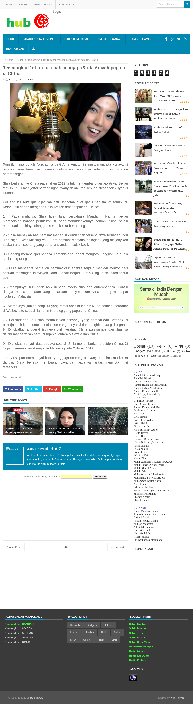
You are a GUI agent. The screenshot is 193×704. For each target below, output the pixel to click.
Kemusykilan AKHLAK (19, 632)
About (23, 4)
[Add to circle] (172, 39)
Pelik (160, 346)
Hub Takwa (36, 697)
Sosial (139, 346)
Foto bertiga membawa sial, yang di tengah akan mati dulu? (168, 96)
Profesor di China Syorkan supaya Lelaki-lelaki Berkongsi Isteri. (170, 114)
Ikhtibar (185, 351)
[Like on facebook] (52, 449)
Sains (156, 351)
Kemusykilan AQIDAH (18, 628)
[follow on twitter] (55, 449)
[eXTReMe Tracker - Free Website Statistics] (133, 680)
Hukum (171, 351)
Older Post (117, 547)
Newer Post (14, 547)
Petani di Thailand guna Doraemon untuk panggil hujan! (170, 168)
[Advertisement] (121, 24)
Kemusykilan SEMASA (19, 637)
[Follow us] (179, 39)
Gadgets (140, 351)
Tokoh (141, 355)
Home (9, 4)
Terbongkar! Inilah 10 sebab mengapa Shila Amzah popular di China (169, 244)
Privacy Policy (43, 4)
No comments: (26, 79)
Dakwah (165, 356)
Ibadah (153, 356)
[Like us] (166, 39)
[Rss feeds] (185, 39)
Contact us (66, 4)
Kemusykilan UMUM (17, 641)
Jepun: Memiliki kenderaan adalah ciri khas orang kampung (168, 262)
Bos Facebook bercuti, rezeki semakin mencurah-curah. (167, 208)
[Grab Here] (33, 48)
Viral (179, 346)
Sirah (175, 356)
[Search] (187, 4)
